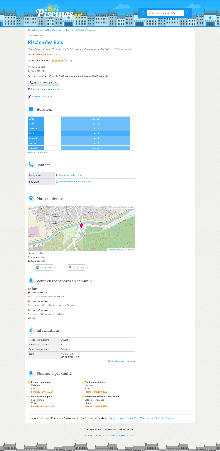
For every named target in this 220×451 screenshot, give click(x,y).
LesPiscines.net (63, 12)
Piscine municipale (41, 382)
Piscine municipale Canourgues (102, 396)
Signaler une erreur (38, 152)
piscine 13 (152, 418)
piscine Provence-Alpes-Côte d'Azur (127, 418)
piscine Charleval (167, 418)
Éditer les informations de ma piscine (121, 361)
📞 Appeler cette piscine (43, 82)
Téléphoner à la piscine (71, 175)
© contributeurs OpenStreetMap (123, 207)
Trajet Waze (46, 267)
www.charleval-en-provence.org (75, 181)
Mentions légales (117, 435)
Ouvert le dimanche (39, 60)
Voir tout (31, 318)
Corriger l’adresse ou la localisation (121, 249)
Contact (131, 435)
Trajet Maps (78, 267)
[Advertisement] (165, 56)
